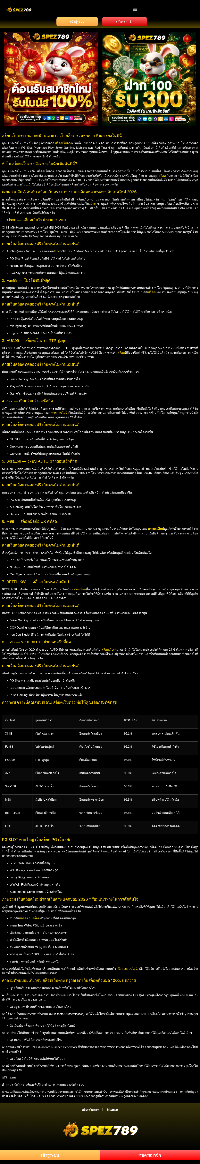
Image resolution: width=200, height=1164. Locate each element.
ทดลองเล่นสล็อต (29, 918)
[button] (135, 9)
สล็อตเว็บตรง (63, 143)
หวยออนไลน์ (59, 412)
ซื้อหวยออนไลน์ (128, 968)
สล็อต (162, 175)
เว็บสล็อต (80, 589)
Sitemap (112, 1109)
